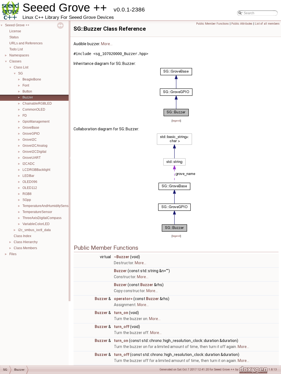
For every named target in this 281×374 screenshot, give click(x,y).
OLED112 (30, 188)
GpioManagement (36, 121)
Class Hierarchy (26, 242)
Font (26, 85)
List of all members (267, 23)
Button (27, 91)
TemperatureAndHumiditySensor (47, 206)
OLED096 (30, 182)
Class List (21, 67)
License (15, 31)
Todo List (16, 49)
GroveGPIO (31, 134)
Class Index (22, 236)
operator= (123, 299)
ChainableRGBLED (37, 103)
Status (14, 37)
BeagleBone (32, 79)
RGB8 (27, 194)
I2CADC (29, 164)
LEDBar (28, 176)
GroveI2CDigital (34, 152)
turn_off (121, 326)
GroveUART (32, 158)
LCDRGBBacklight (36, 170)
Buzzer (28, 97)
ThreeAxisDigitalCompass (42, 218)
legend (176, 120)
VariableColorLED (36, 224)
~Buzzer (121, 257)
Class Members (25, 248)
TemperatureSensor (37, 212)
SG (20, 73)
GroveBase (31, 128)
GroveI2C (30, 140)
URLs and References (26, 43)
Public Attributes (241, 23)
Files (12, 254)
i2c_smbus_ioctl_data (34, 230)
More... (107, 44)
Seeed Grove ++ (17, 25)
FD (25, 115)
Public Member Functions (212, 23)
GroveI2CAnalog (35, 146)
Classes (15, 61)
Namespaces (19, 55)
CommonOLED (34, 109)
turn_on (121, 312)
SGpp (27, 200)
